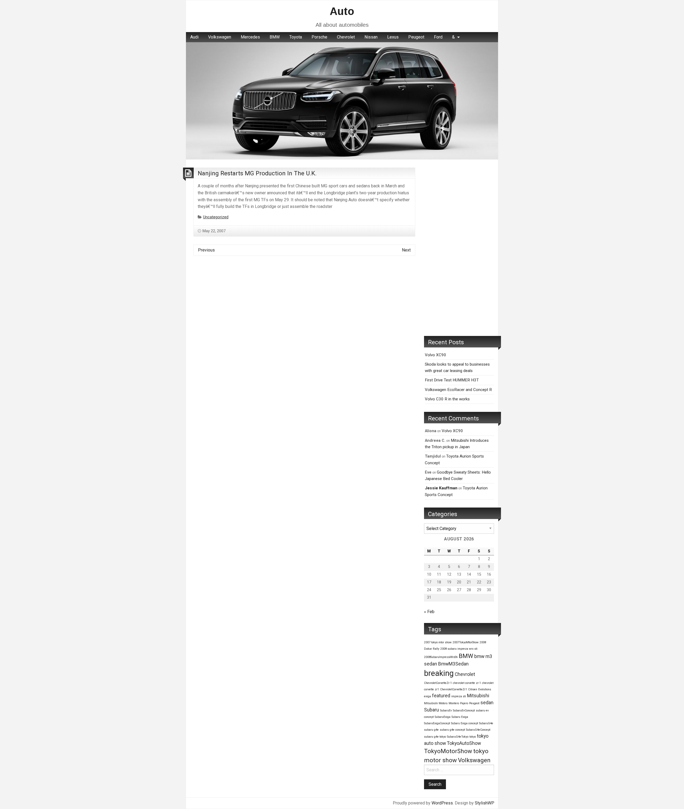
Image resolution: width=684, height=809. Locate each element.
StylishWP (484, 803)
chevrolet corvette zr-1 (467, 683)
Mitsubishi (478, 695)
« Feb (429, 611)
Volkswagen (219, 37)
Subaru (431, 710)
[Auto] (342, 100)
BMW (275, 37)
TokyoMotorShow (448, 751)
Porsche (319, 37)
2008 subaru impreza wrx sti (458, 649)
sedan (486, 702)
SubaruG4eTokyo (457, 736)
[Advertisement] (459, 248)
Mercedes (250, 37)
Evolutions (484, 689)
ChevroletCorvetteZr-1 (438, 683)
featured (441, 695)
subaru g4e (431, 729)
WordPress (442, 803)
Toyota (295, 37)
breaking (439, 673)
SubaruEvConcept (464, 710)
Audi (194, 37)
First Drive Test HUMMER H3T (452, 380)
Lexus (393, 37)
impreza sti (458, 696)
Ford (438, 37)
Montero (454, 703)
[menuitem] (194, 37)
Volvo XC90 (435, 355)
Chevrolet (346, 37)
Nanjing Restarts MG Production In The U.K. (257, 173)
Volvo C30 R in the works (447, 399)
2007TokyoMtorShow (466, 642)
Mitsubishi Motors (436, 703)
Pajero (464, 703)
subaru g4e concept (452, 729)
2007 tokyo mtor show (438, 642)
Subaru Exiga (460, 717)
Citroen (472, 689)
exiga (427, 696)
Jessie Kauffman (441, 488)
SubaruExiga (442, 717)
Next (406, 250)
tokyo (472, 736)
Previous (206, 250)
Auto (342, 11)
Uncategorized (215, 217)
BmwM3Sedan (453, 664)
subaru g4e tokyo (435, 736)
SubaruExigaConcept (437, 723)
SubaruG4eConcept (478, 729)
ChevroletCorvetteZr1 (453, 689)
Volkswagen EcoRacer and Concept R (458, 389)
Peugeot (416, 37)
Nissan (371, 37)
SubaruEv (446, 710)
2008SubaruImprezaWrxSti (441, 657)
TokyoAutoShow (464, 743)
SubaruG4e (486, 723)
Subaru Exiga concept (464, 723)
